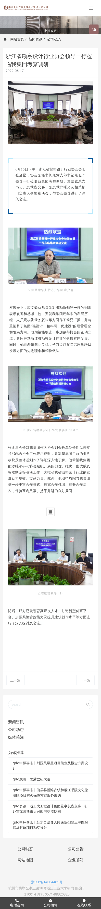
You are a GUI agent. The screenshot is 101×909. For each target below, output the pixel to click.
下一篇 (85, 680)
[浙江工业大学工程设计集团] (26, 7)
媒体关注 (16, 737)
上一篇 (15, 680)
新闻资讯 (35, 39)
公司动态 (54, 39)
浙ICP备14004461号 (47, 882)
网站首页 (16, 39)
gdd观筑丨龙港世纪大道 (31, 779)
